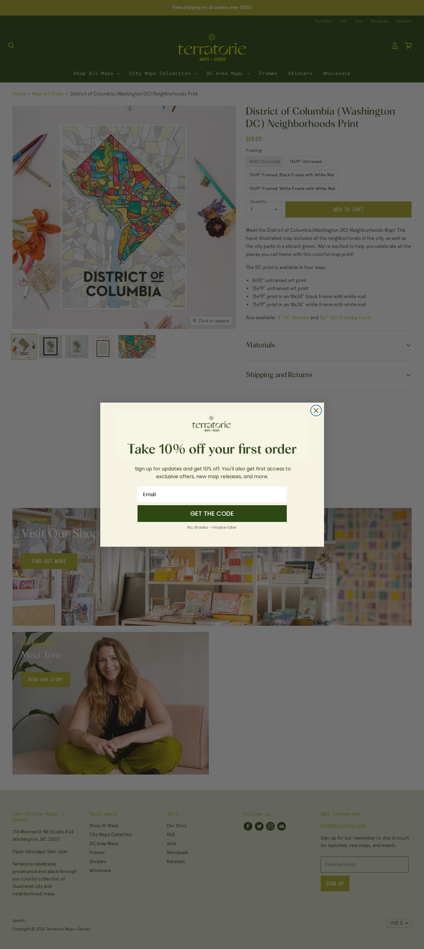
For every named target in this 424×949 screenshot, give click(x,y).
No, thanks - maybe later (212, 527)
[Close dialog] (316, 410)
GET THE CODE (212, 513)
